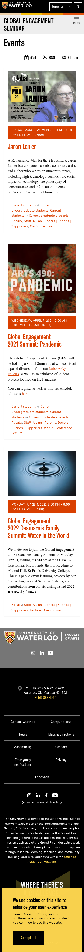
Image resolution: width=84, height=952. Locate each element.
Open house (52, 610)
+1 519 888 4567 (45, 697)
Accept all (28, 937)
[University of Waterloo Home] (17, 6)
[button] (61, 7)
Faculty (16, 221)
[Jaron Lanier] (42, 96)
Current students (23, 205)
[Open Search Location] (78, 6)
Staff (27, 221)
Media (34, 226)
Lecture (46, 226)
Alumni (38, 221)
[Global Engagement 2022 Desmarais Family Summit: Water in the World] (42, 473)
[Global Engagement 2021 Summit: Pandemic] (42, 278)
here (25, 393)
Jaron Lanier (22, 146)
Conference (63, 428)
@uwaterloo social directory (42, 802)
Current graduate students (49, 215)
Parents (50, 422)
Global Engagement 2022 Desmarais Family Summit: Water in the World (38, 528)
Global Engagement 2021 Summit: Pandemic (35, 340)
